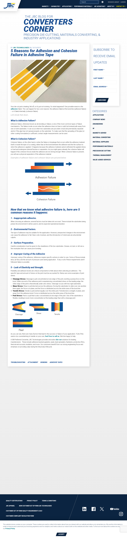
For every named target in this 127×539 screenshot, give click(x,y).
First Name (98, 70)
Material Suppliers (101, 142)
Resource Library (113, 2)
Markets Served (99, 133)
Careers (123, 2)
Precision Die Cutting (102, 151)
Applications (98, 115)
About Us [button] (110, 6)
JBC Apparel (10, 506)
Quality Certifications (14, 501)
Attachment (33, 362)
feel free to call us (52, 336)
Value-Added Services (102, 160)
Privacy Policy (32, 501)
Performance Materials (103, 146)
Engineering (98, 124)
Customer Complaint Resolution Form (20, 516)
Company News (99, 119)
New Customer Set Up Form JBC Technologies (35, 506)
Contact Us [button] (120, 6)
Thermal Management (102, 155)
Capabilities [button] (55, 6)
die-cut (59, 340)
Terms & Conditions (49, 501)
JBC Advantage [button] (99, 6)
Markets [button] (45, 6)
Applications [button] (67, 6)
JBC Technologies (21, 48)
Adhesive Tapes (56, 362)
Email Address (100, 87)
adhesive (14, 109)
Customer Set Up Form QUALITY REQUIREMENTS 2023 (24, 511)
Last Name (98, 78)
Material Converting (102, 137)
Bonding (43, 362)
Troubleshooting (18, 362)
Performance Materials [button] (83, 6)
